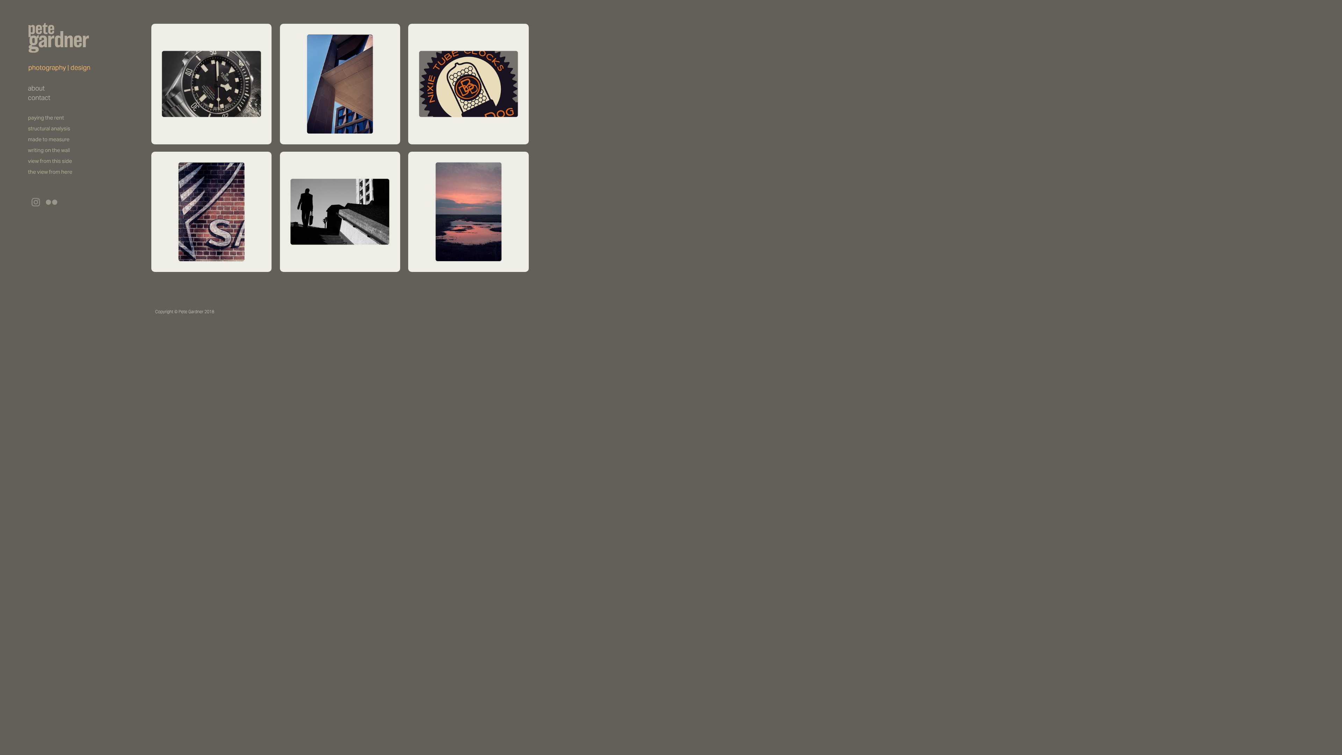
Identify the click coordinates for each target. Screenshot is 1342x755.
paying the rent (46, 117)
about (36, 88)
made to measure (49, 139)
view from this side (50, 161)
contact (39, 97)
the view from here (50, 171)
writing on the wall (49, 150)
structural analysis (49, 128)
